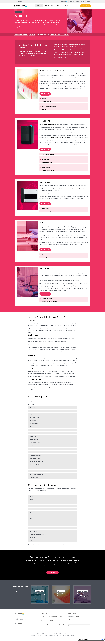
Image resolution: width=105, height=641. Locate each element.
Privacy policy (55, 633)
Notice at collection (83, 639)
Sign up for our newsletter (73, 619)
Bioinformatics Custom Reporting (49, 301)
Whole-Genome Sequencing (48, 154)
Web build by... (66, 633)
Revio (66, 137)
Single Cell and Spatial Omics (43, 34)
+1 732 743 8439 (20, 623)
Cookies (60, 633)
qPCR (43, 254)
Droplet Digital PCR (46, 257)
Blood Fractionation (46, 101)
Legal (50, 633)
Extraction (44, 98)
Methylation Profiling (46, 211)
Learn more (45, 93)
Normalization (45, 103)
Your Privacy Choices (95, 639)
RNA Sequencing (45, 159)
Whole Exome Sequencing (47, 156)
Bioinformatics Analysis (47, 298)
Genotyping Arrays (46, 208)
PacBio (62, 137)
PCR (59, 34)
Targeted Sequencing (46, 164)
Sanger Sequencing (46, 167)
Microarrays (53, 34)
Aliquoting (44, 109)
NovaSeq (57, 137)
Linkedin (77, 616)
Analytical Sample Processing (21, 34)
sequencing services (49, 124)
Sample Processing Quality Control (49, 106)
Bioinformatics (65, 34)
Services (18, 12)
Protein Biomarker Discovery (48, 170)
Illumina (52, 137)
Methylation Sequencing (47, 162)
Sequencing (32, 34)
